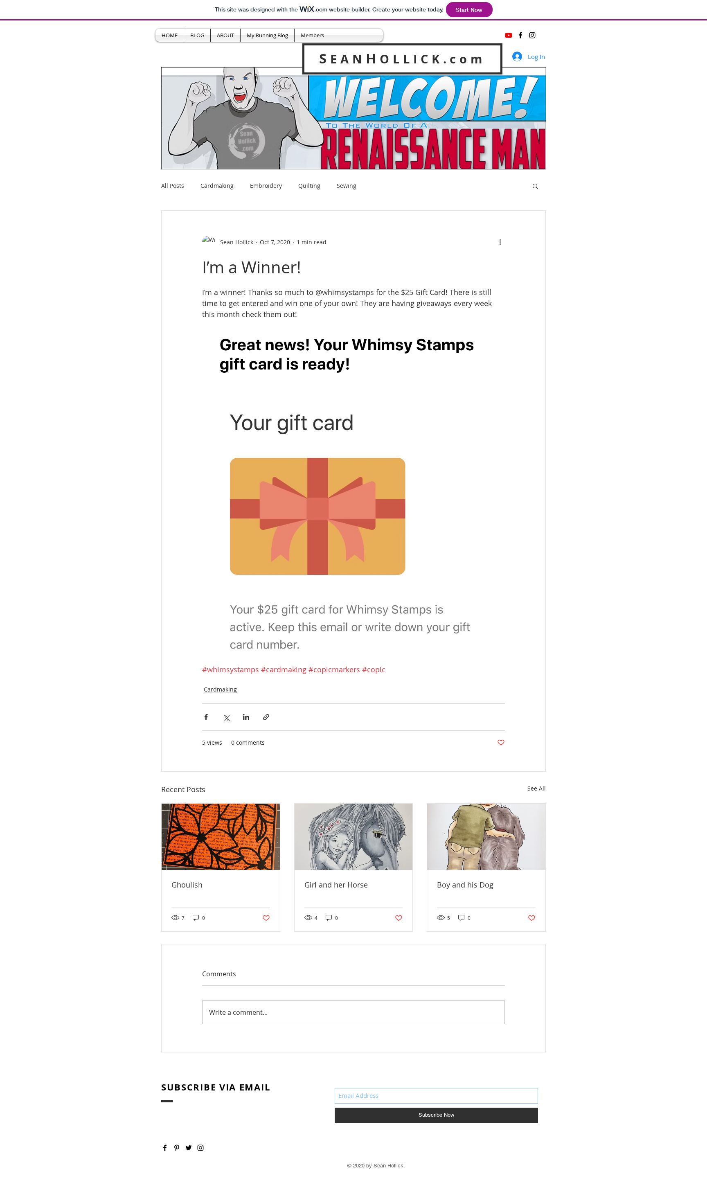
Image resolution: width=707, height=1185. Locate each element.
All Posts (172, 185)
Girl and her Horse (336, 885)
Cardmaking (217, 185)
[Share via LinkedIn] (246, 717)
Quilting (309, 185)
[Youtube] (508, 35)
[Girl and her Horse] (354, 837)
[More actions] (500, 242)
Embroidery (266, 185)
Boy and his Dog (465, 885)
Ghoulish (187, 885)
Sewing (346, 185)
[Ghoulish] (221, 837)
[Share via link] (266, 717)
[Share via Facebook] (206, 717)
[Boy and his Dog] (486, 837)
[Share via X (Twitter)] (226, 717)
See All (536, 788)
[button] (535, 185)
